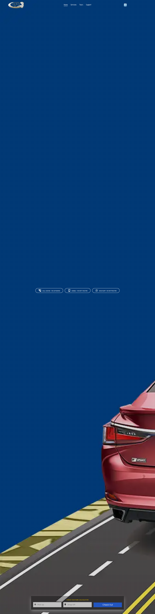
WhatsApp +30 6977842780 (108, 291)
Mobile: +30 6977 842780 (80, 291)
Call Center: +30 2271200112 (51, 291)
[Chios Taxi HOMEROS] (20, 5)
